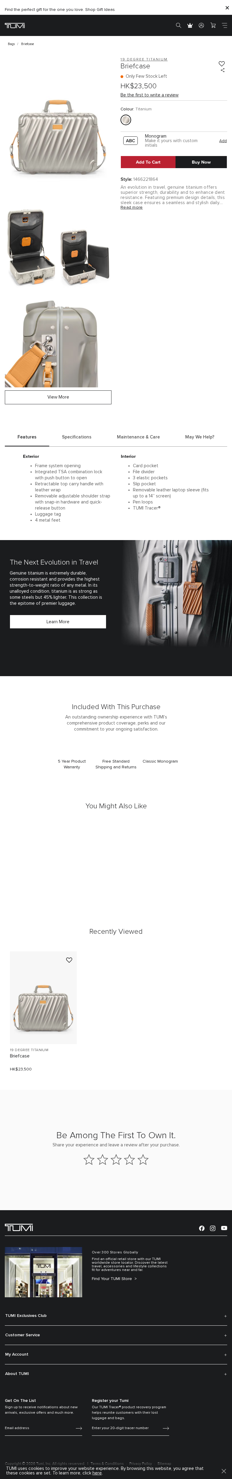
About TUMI (17, 1374)
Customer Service (22, 1335)
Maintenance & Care (138, 437)
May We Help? (199, 437)
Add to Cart (148, 162)
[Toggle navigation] (224, 25)
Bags (11, 44)
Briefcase (20, 1056)
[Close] (227, 7)
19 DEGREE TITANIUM (29, 1050)
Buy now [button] (201, 162)
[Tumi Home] (15, 25)
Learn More (58, 622)
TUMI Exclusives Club (26, 1316)
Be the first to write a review (150, 95)
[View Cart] (213, 25)
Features (27, 437)
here (97, 1473)
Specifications (77, 437)
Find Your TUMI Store (112, 1279)
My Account (16, 1354)
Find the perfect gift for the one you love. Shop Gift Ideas (60, 10)
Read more (132, 207)
